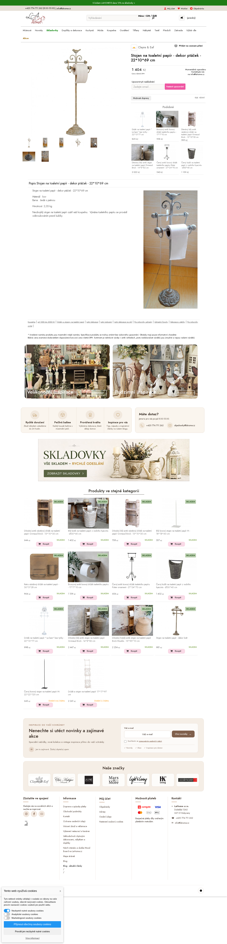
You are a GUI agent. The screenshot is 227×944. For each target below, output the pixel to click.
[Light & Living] (138, 780)
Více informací (32, 938)
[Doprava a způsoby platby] (149, 810)
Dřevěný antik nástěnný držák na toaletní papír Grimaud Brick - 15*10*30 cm (42, 532)
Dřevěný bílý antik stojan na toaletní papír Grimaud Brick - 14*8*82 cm (142, 165)
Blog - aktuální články (72, 865)
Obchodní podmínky (72, 811)
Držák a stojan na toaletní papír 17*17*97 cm (87, 693)
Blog (65, 861)
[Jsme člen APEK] (26, 823)
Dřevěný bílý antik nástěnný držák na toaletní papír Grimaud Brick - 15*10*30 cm (190, 133)
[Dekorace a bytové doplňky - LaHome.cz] (35, 18)
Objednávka (198, 8)
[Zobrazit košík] (182, 18)
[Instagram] (26, 814)
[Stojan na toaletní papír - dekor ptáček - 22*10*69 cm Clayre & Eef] (29, 142)
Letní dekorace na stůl (123, 321)
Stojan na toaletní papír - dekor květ (171, 638)
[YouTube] (42, 814)
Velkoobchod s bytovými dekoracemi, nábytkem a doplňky (74, 839)
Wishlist (184, 8)
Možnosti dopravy (141, 98)
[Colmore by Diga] (187, 780)
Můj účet (171, 8)
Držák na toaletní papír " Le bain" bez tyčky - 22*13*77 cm (142, 132)
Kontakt (66, 816)
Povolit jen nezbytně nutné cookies (32, 931)
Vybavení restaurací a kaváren (76, 831)
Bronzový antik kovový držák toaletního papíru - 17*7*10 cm (166, 132)
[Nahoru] (201, 891)
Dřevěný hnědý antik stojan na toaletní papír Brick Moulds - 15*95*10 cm (131, 639)
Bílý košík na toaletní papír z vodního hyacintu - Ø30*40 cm (88, 532)
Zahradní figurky (161, 321)
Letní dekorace (92, 321)
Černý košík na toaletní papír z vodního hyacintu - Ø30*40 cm (191, 165)
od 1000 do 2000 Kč (46, 321)
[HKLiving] (162, 780)
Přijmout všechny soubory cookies (32, 924)
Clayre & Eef (145, 47)
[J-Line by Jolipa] (88, 780)
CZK (148, 15)
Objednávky (104, 806)
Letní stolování (106, 321)
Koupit (46, 543)
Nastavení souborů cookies (111, 821)
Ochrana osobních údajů (74, 821)
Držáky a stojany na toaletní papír (70, 321)
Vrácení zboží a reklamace (75, 826)
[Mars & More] (113, 780)
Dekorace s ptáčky (177, 321)
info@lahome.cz (64, 8)
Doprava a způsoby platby (74, 806)
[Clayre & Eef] (39, 780)
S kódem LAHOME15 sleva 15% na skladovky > (114, 2)
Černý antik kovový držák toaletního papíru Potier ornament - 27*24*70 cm (167, 165)
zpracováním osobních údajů (150, 741)
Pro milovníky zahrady (143, 321)
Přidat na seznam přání (190, 45)
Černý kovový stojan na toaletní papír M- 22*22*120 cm (42, 693)
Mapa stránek (69, 856)
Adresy (102, 811)
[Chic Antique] (64, 780)
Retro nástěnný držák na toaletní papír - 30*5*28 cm (41, 586)
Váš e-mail (129, 728)
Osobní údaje (105, 816)
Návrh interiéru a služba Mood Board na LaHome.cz (76, 849)
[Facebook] (34, 814)
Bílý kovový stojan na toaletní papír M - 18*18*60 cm (173, 532)
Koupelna (31, 321)
